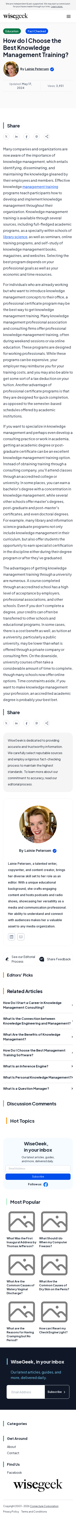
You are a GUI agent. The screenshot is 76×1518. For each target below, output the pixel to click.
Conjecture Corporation (44, 1506)
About (11, 1447)
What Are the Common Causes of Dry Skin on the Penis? (54, 1285)
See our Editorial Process (23, 959)
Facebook (14, 1472)
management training (40, 186)
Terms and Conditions (34, 1511)
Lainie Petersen (37, 69)
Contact (13, 1453)
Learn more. (57, 6)
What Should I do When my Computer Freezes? (53, 1242)
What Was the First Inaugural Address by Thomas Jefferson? (21, 1242)
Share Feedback (59, 959)
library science (15, 236)
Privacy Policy (11, 1511)
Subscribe (38, 1176)
